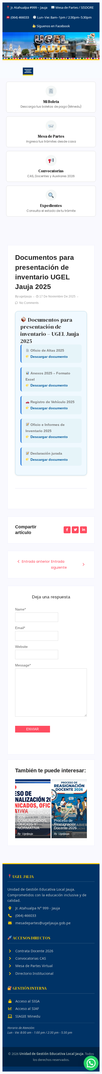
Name (20, 609)
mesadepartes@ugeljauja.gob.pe (42, 923)
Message (23, 665)
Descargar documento (49, 357)
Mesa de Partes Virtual (33, 965)
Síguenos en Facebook (53, 26)
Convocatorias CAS (30, 958)
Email (20, 628)
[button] (91, 1063)
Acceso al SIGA (27, 1001)
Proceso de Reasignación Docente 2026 (65, 824)
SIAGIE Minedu (27, 1016)
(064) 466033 (25, 915)
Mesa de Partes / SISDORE (74, 7)
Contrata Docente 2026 (33, 951)
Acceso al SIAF (26, 1008)
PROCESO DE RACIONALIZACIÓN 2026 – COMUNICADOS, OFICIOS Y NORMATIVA (35, 818)
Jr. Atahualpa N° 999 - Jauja (37, 908)
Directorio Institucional (33, 973)
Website (21, 647)
